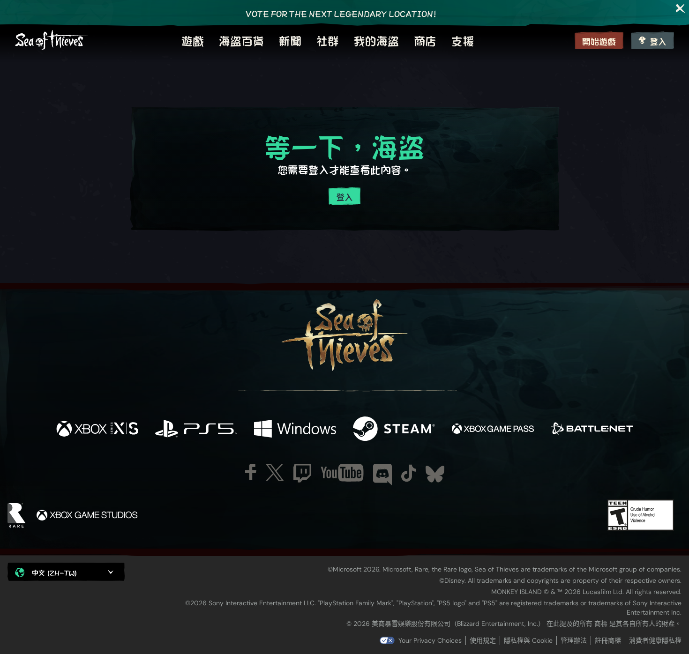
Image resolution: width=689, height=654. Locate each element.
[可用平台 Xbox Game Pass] (493, 429)
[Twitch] (302, 473)
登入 (658, 41)
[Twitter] (275, 472)
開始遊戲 (599, 41)
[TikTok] (408, 473)
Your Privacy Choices (430, 640)
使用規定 (483, 640)
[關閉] (680, 8)
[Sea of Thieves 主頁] (51, 40)
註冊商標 (608, 640)
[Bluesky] (435, 474)
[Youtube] (342, 473)
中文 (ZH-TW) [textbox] (54, 572)
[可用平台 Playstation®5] (196, 429)
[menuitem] (193, 40)
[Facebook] (250, 472)
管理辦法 (574, 640)
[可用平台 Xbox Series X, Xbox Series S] (97, 429)
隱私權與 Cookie (528, 640)
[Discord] (382, 474)
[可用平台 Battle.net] (592, 429)
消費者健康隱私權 (655, 640)
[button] (66, 572)
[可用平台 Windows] (295, 429)
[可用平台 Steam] (394, 429)
